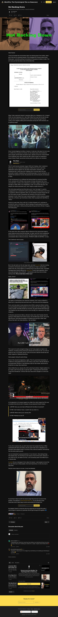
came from (29, 270)
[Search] (41, 2)
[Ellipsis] (49, 541)
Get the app (34, 611)
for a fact (38, 265)
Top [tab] (9, 562)
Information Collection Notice (29, 587)
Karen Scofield (13, 540)
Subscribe (49, 2)
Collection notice (37, 608)
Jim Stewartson (14, 11)
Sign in (54, 2)
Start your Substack (26, 611)
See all (10, 591)
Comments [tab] (11, 530)
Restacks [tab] (16, 530)
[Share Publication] (44, 2)
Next (46, 522)
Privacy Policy (37, 587)
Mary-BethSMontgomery (16, 549)
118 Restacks (22, 513)
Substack (23, 614)
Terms (32, 608)
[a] (29, 136)
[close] (40, 565)
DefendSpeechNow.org (26, 500)
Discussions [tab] (17, 562)
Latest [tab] (12, 562)
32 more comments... (12, 556)
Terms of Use (34, 586)
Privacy (28, 608)
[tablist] (13, 530)
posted (11, 462)
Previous (13, 522)
